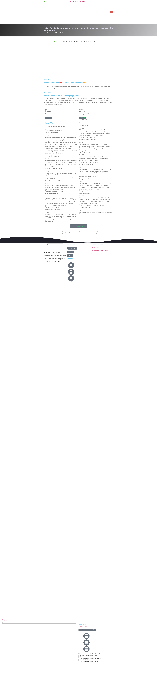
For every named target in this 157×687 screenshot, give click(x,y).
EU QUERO (48, 117)
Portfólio (2, 619)
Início (1, 617)
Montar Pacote (3, 620)
